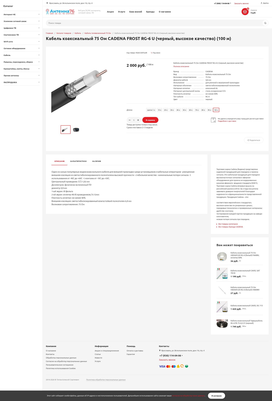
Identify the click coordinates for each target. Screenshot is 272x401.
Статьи (98, 354)
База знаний (135, 11)
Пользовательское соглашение (59, 365)
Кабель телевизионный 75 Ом (98, 33)
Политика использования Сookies (61, 368)
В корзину (150, 120)
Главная (49, 33)
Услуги (121, 11)
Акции (110, 11)
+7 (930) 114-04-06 (170, 355)
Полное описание (181, 66)
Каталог (8, 6)
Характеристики (78, 161)
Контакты (50, 354)
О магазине (165, 11)
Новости (98, 357)
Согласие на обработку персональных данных (66, 361)
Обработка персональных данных (61, 357)
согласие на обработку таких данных (188, 395)
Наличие (96, 161)
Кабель (78, 33)
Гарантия (131, 354)
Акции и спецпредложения (107, 350)
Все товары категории (228, 224)
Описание (59, 161)
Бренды (150, 11)
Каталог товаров (64, 33)
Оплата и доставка (135, 350)
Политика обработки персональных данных (106, 379)
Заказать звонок (241, 3)
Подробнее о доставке (227, 121)
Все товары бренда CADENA (230, 226)
